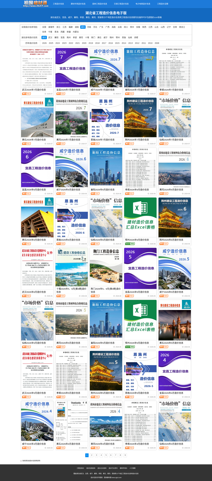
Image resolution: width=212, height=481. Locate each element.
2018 (97, 43)
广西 (107, 27)
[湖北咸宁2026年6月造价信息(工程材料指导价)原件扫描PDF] (71, 169)
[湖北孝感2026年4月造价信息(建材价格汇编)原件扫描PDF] (140, 423)
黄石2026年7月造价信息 (34, 140)
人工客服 (132, 468)
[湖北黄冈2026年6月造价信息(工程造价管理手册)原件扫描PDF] (175, 169)
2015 (117, 43)
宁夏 (50, 32)
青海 (56, 32)
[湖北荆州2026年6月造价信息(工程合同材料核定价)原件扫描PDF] (175, 219)
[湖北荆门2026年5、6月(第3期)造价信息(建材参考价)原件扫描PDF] (106, 269)
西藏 (63, 32)
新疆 (69, 32)
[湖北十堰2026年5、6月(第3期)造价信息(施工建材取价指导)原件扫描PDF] (71, 270)
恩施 (124, 37)
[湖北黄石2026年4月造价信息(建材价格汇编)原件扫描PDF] (71, 421)
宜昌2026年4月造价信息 (171, 393)
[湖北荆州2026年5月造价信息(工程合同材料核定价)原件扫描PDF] (106, 372)
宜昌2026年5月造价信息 (137, 292)
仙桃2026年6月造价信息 (103, 240)
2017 (104, 43)
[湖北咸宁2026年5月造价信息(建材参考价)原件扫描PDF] (175, 269)
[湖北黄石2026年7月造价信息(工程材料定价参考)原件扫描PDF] (37, 119)
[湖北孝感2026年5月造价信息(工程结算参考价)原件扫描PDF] (71, 372)
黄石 (99, 37)
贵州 (132, 27)
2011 (144, 43)
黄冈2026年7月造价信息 (68, 140)
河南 (89, 27)
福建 (71, 27)
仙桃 (130, 37)
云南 (120, 27)
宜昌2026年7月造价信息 (68, 90)
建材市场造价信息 (78, 4)
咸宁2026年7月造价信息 (103, 90)
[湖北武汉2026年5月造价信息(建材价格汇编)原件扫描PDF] (37, 372)
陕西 (144, 27)
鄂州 (118, 37)
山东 (157, 27)
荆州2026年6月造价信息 (171, 240)
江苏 (64, 27)
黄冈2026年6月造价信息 (171, 189)
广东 (101, 27)
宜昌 (63, 37)
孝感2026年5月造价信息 (68, 393)
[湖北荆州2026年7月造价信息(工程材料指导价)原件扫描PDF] (140, 119)
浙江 (58, 27)
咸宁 (105, 37)
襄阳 (56, 37)
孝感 (75, 37)
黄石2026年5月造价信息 (171, 343)
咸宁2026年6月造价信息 (68, 189)
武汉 (50, 37)
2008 (157, 43)
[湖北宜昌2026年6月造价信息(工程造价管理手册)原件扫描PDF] (37, 168)
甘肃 (44, 32)
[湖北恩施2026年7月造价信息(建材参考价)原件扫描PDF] (106, 119)
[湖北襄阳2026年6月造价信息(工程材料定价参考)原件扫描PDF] (106, 166)
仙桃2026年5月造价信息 (34, 343)
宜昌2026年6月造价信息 (34, 189)
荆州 (69, 37)
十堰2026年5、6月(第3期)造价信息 (71, 290)
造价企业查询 (102, 468)
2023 (64, 43)
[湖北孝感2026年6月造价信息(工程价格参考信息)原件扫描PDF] (140, 169)
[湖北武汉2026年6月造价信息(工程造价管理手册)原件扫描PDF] (37, 268)
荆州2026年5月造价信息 (103, 393)
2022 (71, 43)
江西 (150, 27)
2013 (130, 43)
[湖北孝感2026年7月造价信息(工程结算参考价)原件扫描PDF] (175, 69)
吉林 (175, 27)
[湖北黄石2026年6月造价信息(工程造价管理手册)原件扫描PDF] (37, 219)
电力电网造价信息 (143, 4)
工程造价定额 (162, 4)
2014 (124, 43)
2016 (110, 43)
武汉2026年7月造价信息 (34, 90)
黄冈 (81, 37)
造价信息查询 (90, 468)
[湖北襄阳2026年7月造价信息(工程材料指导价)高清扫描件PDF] (140, 69)
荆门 (93, 37)
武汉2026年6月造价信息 (34, 292)
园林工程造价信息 (99, 4)
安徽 (138, 27)
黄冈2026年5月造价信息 (68, 343)
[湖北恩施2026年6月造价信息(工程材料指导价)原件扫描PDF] (71, 219)
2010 (150, 43)
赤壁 (136, 37)
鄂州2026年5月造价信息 (137, 343)
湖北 (83, 27)
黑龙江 (182, 27)
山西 (163, 27)
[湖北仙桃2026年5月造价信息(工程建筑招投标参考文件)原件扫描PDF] (37, 322)
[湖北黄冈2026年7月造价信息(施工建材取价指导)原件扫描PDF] (71, 119)
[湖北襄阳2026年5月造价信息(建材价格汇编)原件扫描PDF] (106, 319)
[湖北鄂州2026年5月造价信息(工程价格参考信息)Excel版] (140, 316)
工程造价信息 (58, 4)
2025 (51, 43)
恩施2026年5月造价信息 (137, 393)
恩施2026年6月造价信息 (68, 240)
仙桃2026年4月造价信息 (171, 444)
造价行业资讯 (113, 468)
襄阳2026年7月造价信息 (137, 90)
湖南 (77, 27)
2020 (84, 43)
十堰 (87, 37)
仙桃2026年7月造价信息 (171, 140)
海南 (114, 27)
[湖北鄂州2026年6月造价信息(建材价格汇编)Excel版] (140, 214)
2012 (137, 43)
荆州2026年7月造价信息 (137, 140)
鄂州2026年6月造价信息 (137, 240)
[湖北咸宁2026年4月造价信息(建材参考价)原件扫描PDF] (37, 421)
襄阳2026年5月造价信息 (103, 343)
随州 (112, 37)
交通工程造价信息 (121, 4)
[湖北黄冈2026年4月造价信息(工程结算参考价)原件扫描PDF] (106, 422)
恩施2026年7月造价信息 (103, 140)
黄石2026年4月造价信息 (68, 444)
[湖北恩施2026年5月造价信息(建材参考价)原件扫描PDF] (140, 372)
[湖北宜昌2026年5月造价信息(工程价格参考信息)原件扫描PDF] (140, 268)
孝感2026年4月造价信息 (137, 444)
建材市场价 (123, 468)
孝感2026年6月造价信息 (137, 189)
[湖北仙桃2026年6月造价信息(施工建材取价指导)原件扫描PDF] (106, 219)
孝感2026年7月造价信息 (171, 90)
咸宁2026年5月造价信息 (171, 292)
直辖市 (51, 27)
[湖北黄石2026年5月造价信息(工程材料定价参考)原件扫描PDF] (175, 321)
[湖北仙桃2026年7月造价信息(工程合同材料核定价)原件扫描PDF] (175, 119)
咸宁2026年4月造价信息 (34, 444)
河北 (95, 27)
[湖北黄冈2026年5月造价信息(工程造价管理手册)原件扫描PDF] (71, 321)
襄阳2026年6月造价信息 (103, 189)
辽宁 (169, 27)
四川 (126, 27)
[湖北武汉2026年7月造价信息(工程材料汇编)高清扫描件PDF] (37, 69)
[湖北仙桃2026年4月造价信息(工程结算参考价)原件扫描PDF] (175, 423)
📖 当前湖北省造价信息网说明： (30, 461)
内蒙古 (76, 32)
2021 (77, 43)
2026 (44, 43)
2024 (57, 43)
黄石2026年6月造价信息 (34, 240)
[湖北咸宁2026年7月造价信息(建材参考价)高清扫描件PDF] (106, 69)
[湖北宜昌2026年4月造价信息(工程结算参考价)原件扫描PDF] (175, 371)
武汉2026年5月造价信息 (34, 393)
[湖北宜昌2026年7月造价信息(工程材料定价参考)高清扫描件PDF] (71, 68)
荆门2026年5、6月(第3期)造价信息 (106, 290)
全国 (44, 27)
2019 (91, 43)
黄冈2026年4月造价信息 (103, 444)
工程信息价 (80, 468)
